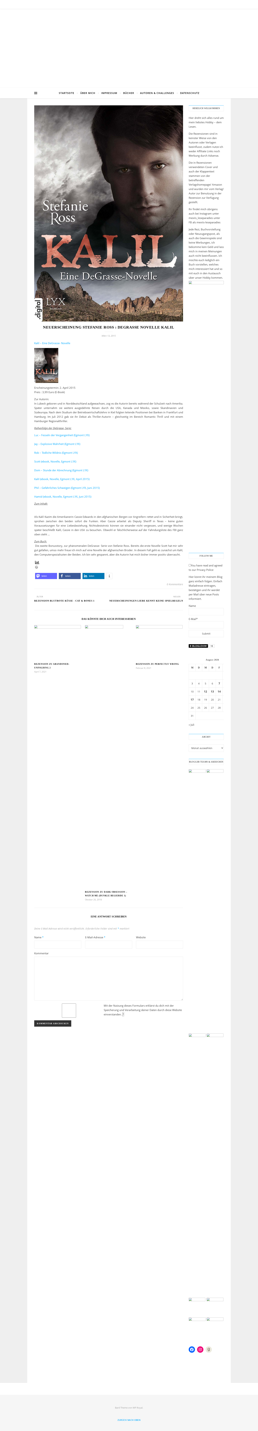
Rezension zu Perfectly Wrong (157, 664)
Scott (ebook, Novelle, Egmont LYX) (55, 461)
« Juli (191, 724)
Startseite (66, 93)
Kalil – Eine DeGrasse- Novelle (52, 343)
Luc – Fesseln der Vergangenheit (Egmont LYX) (62, 435)
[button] (46, 576)
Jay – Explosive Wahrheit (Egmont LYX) (57, 444)
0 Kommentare (175, 584)
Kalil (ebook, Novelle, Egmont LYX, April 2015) (62, 479)
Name (39, 937)
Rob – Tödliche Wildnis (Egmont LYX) (56, 452)
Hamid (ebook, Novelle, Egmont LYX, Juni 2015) (62, 496)
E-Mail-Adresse (95, 937)
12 (205, 691)
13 (212, 691)
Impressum (109, 93)
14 (219, 691)
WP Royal (138, 1407)
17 (192, 699)
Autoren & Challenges (157, 93)
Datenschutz (189, 93)
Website (141, 937)
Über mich (87, 93)
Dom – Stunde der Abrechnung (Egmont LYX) (61, 470)
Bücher (128, 93)
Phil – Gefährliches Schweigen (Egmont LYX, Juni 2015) (67, 488)
